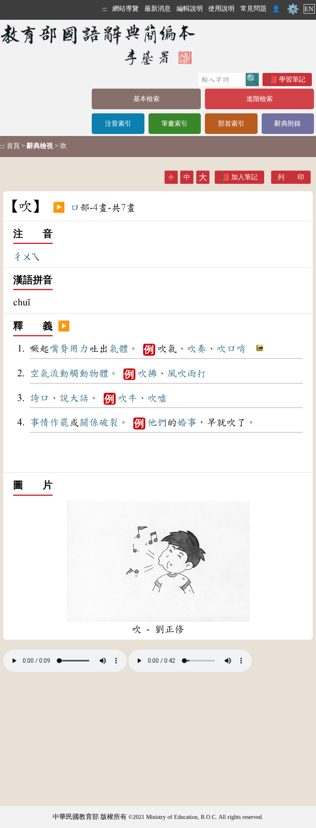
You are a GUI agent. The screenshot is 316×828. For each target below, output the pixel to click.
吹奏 (197, 349)
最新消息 (157, 8)
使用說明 (221, 8)
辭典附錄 (287, 123)
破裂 (108, 422)
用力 (79, 349)
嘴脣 (59, 349)
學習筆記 (292, 79)
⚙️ (293, 9)
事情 (39, 422)
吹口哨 (231, 349)
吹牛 (127, 398)
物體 (99, 373)
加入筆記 (244, 177)
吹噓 (157, 398)
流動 (59, 373)
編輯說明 (190, 8)
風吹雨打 (187, 373)
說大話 (74, 398)
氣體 (118, 349)
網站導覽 (125, 8)
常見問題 (253, 8)
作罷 (59, 422)
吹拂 (147, 373)
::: (104, 8)
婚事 (187, 422)
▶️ (59, 208)
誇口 (39, 398)
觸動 (79, 373)
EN (309, 8)
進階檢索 (259, 98)
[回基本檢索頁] (98, 44)
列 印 (291, 177)
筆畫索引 (174, 123)
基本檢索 (146, 98)
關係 (89, 422)
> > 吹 (33, 146)
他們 (157, 422)
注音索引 (118, 123)
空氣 (39, 373)
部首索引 (231, 123)
